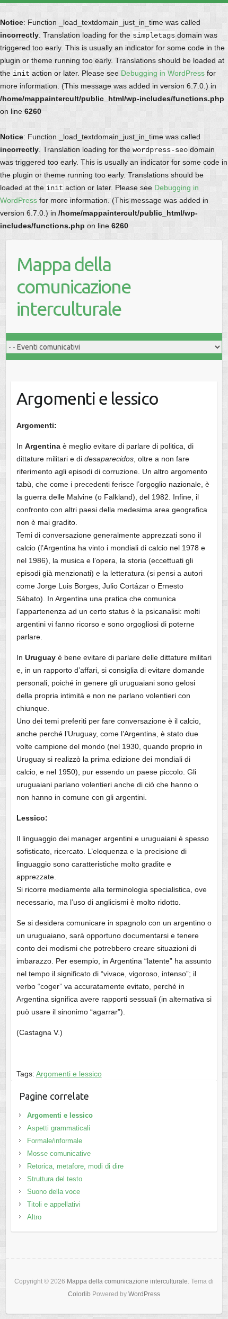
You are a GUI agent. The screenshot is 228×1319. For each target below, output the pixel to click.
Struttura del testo (54, 1179)
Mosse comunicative (59, 1153)
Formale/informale (54, 1141)
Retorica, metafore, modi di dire (75, 1166)
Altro (34, 1217)
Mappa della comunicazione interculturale (73, 286)
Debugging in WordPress (163, 73)
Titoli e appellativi (54, 1204)
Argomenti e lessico (69, 1074)
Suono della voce (53, 1192)
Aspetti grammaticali (58, 1128)
